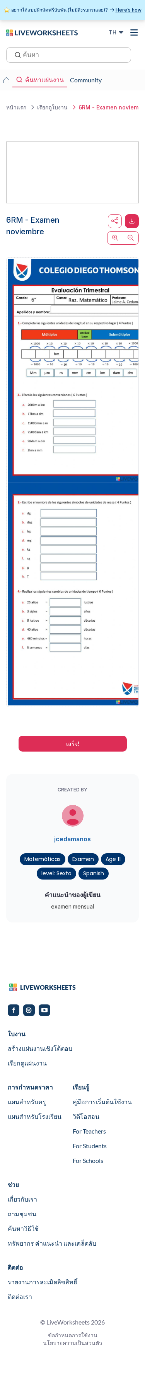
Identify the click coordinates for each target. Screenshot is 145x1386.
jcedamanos (72, 839)
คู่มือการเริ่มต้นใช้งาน (102, 1101)
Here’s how (129, 10)
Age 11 (113, 859)
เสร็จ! (72, 743)
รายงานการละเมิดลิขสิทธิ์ (42, 1281)
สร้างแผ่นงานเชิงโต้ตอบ (40, 1048)
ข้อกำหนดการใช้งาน (72, 1335)
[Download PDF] (132, 221)
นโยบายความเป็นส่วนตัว (72, 1343)
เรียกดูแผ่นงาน (27, 1063)
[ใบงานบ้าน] (6, 80)
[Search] (15, 54)
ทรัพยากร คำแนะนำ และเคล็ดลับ (52, 1243)
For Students (90, 1145)
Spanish (93, 873)
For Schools (88, 1160)
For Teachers (89, 1131)
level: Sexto (56, 873)
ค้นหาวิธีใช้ (23, 1228)
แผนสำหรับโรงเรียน (34, 1116)
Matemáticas (42, 859)
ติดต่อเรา (20, 1296)
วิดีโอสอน (86, 1116)
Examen (83, 859)
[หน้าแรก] (42, 32)
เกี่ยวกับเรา (22, 1199)
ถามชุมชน (22, 1213)
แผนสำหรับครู (27, 1101)
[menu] (134, 32)
